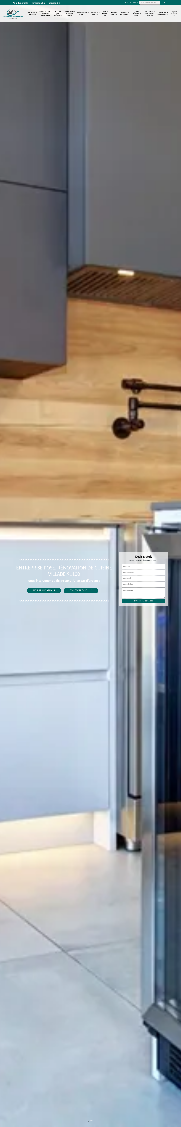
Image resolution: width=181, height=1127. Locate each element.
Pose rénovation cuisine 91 (137, 13)
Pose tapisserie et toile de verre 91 (70, 13)
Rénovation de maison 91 (32, 13)
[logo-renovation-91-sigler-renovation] (12, 13)
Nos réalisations (44, 590)
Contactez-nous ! (81, 590)
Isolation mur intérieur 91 (58, 13)
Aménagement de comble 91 (83, 13)
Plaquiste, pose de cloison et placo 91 (150, 13)
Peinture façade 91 (114, 13)
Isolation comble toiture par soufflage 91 (45, 13)
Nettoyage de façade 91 (95, 13)
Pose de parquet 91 (105, 13)
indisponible (22, 3)
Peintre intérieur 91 (174, 13)
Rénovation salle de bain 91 (125, 13)
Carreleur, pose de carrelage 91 (163, 13)
